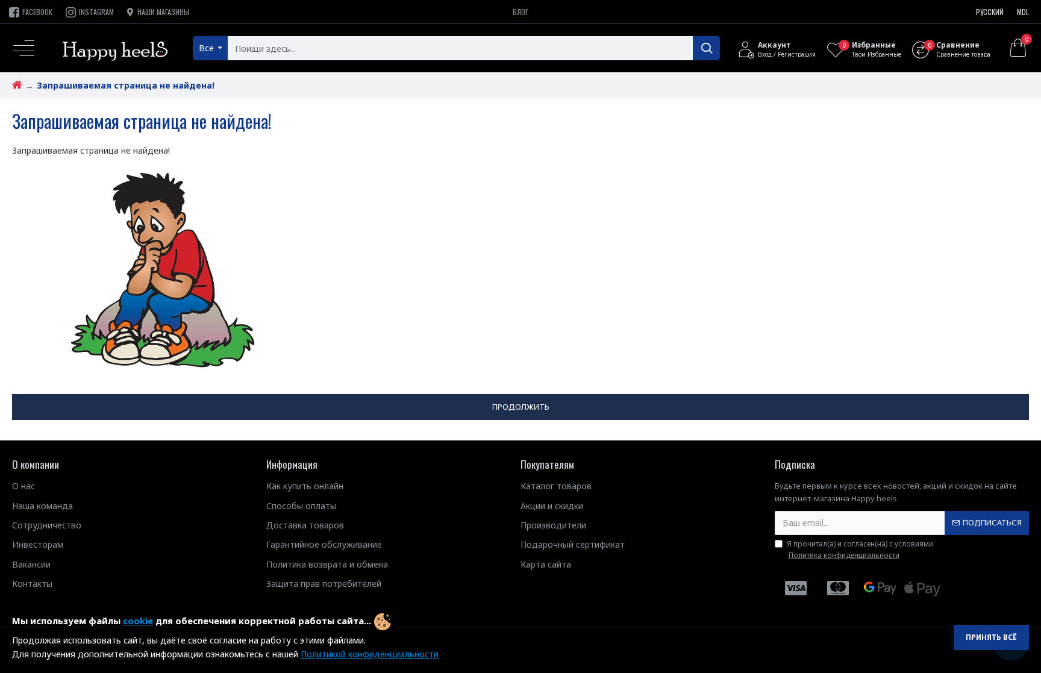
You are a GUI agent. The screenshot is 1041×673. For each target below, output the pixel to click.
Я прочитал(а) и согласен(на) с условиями (860, 549)
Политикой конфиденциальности (370, 654)
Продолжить (520, 406)
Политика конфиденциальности (844, 555)
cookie (138, 621)
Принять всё (991, 637)
